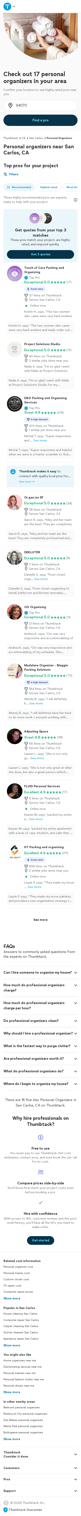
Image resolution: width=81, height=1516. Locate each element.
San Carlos (36, 138)
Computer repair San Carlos (21, 1320)
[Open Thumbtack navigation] (9, 6)
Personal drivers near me (18, 1385)
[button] (32, 278)
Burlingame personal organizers (23, 1432)
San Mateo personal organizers (23, 1420)
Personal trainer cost (16, 1273)
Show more (11, 1298)
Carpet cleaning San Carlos (20, 1326)
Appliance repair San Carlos (20, 1338)
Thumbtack (10, 138)
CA (23, 138)
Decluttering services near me (22, 1366)
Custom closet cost (16, 1279)
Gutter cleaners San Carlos (20, 1332)
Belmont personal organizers (21, 1407)
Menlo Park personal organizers (23, 1426)
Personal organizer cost (18, 1266)
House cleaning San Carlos (20, 1313)
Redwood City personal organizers (25, 1413)
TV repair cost (12, 1285)
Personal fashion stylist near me (23, 1379)
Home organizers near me (19, 1360)
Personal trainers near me (19, 1373)
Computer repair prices (18, 1291)
